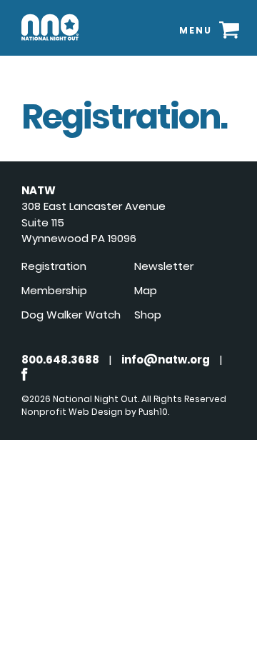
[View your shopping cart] (229, 29)
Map (145, 290)
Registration (53, 266)
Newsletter (163, 266)
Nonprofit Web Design (72, 412)
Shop (147, 314)
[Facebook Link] (24, 376)
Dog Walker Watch (71, 314)
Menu (195, 30)
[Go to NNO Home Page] (50, 43)
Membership (54, 290)
